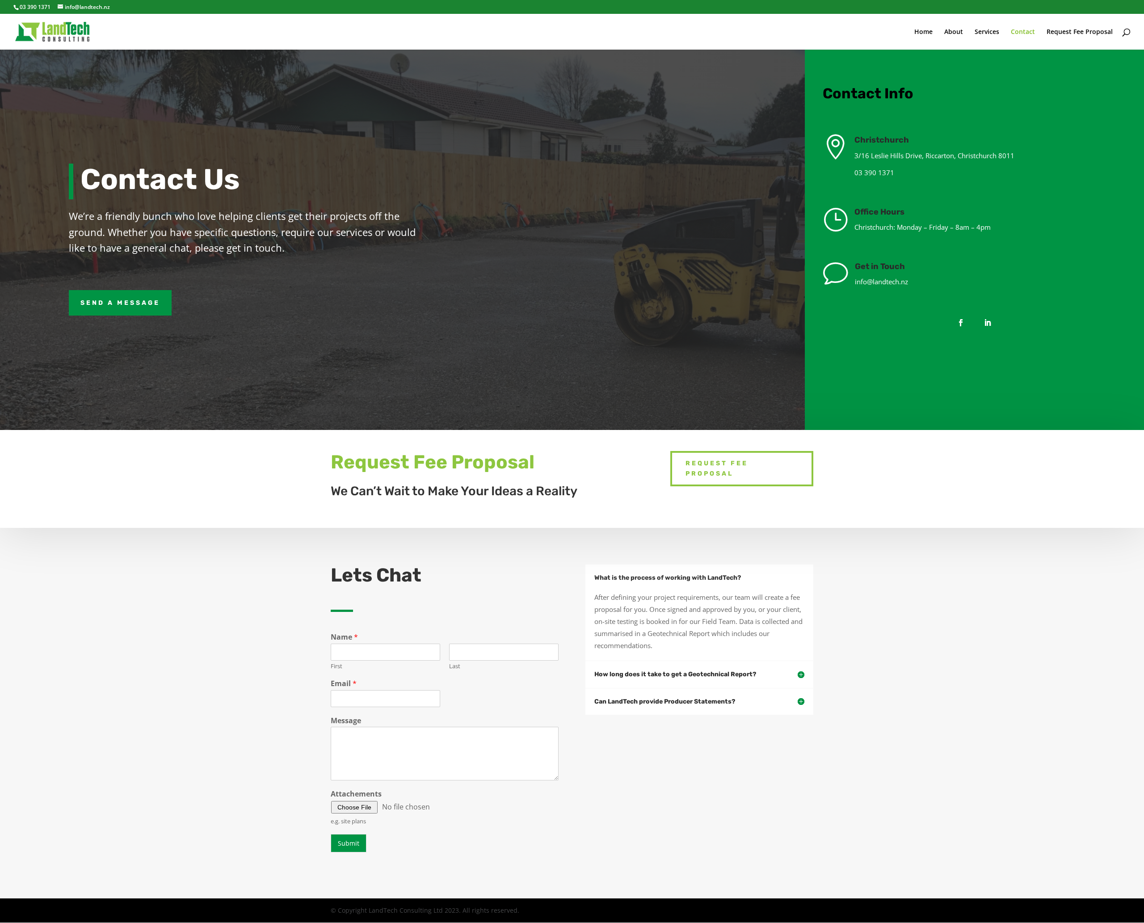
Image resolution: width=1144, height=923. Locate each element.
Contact (1023, 32)
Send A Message (120, 303)
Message (346, 720)
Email (344, 683)
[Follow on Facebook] (960, 323)
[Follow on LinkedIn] (987, 323)
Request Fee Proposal (1080, 32)
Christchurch (881, 140)
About (953, 32)
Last (454, 666)
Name (344, 637)
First (336, 666)
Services (987, 32)
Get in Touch (880, 266)
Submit (348, 843)
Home (923, 32)
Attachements (356, 794)
